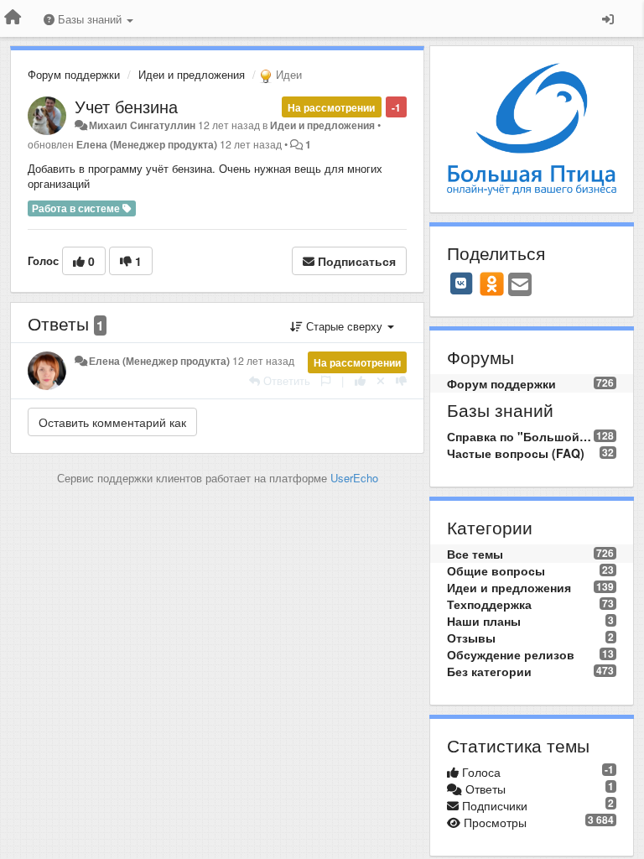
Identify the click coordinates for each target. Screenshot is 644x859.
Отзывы (471, 637)
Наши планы (484, 620)
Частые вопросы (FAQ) (515, 453)
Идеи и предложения (191, 74)
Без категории (489, 671)
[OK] (492, 283)
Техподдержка (489, 604)
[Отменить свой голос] (381, 380)
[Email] (520, 285)
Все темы (475, 553)
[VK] (461, 283)
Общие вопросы (496, 570)
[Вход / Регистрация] (608, 18)
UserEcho (354, 478)
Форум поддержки (74, 74)
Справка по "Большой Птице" (520, 436)
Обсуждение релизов (510, 654)
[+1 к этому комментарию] (360, 380)
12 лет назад (263, 360)
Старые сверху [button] (344, 326)
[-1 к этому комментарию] (401, 380)
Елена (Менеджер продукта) (146, 144)
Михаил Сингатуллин (142, 125)
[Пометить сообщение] (325, 380)
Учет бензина (126, 106)
